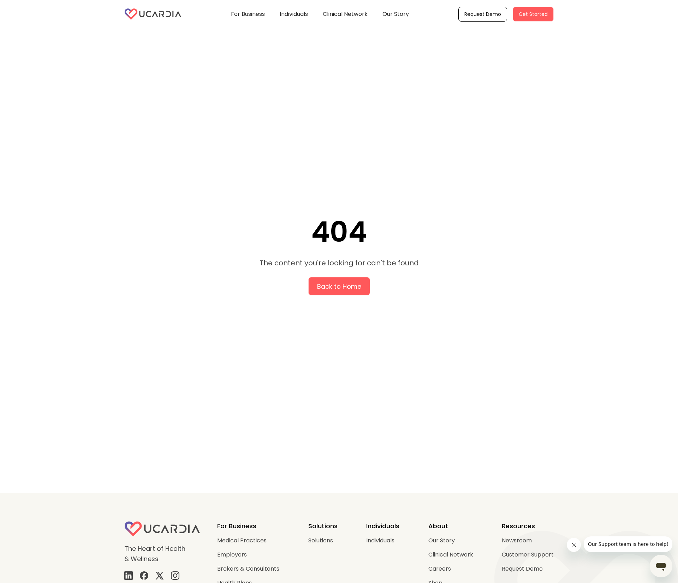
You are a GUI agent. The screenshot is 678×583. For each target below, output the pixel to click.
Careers (439, 569)
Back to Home (339, 286)
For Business (248, 14)
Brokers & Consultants (248, 569)
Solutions (320, 540)
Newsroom (517, 540)
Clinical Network (345, 14)
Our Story (395, 14)
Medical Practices (242, 540)
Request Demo (482, 14)
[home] (153, 14)
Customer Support (528, 554)
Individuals (294, 14)
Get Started (533, 14)
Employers (232, 554)
